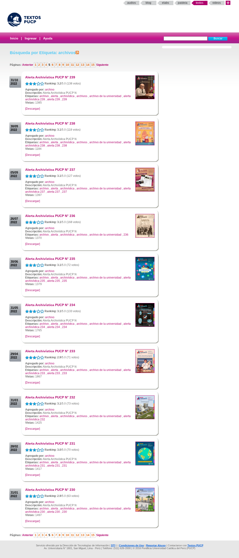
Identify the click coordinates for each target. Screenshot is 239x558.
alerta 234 (53, 327)
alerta (54, 96)
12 (77, 64)
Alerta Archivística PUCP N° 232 (50, 397)
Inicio (14, 38)
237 (64, 191)
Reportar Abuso (156, 545)
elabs (165, 2)
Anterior (28, 64)
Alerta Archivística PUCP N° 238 (50, 123)
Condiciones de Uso (131, 545)
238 (64, 145)
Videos (216, 2)
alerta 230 (53, 511)
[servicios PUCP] (228, 3)
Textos (199, 2)
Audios (131, 2)
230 (64, 511)
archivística (67, 96)
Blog (148, 2)
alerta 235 (53, 280)
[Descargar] (32, 108)
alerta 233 (53, 373)
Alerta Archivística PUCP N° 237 (50, 169)
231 (64, 465)
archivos (82, 96)
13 (82, 64)
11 (72, 64)
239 (64, 99)
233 (64, 373)
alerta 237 (53, 191)
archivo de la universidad (105, 96)
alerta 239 (53, 99)
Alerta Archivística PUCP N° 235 (50, 259)
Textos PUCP (195, 545)
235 (64, 280)
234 (64, 327)
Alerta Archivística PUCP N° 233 (50, 351)
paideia (182, 2)
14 (87, 64)
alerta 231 (53, 465)
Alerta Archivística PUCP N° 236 (50, 216)
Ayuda (47, 38)
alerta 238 (53, 145)
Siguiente (102, 64)
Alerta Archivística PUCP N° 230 (50, 490)
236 (125, 234)
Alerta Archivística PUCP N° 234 (50, 305)
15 (93, 64)
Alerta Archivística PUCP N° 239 (50, 77)
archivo (49, 89)
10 (67, 64)
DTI (113, 545)
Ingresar (31, 38)
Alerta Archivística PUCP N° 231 (50, 443)
